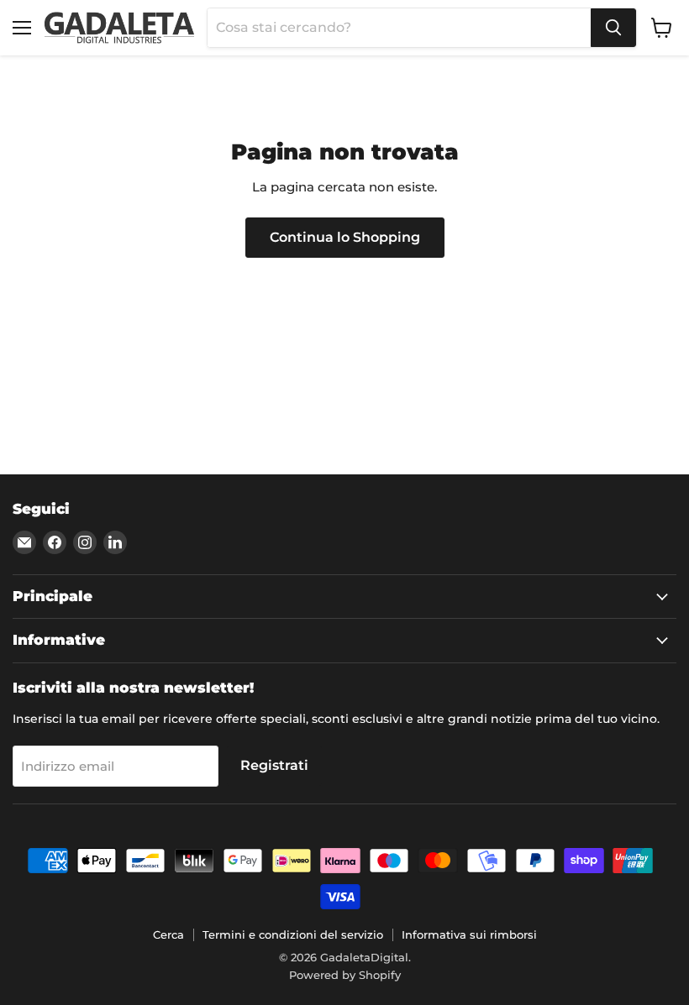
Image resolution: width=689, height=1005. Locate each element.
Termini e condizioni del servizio (292, 934)
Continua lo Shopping (345, 237)
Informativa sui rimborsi (469, 934)
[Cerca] (613, 27)
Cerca (168, 934)
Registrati (274, 765)
